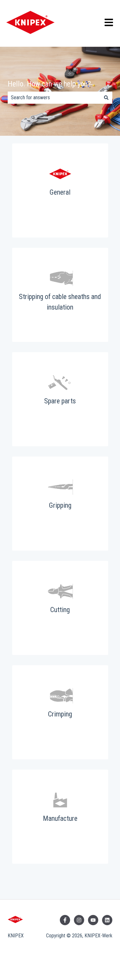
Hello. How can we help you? (49, 84)
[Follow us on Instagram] (79, 920)
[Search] (106, 98)
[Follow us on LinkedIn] (107, 920)
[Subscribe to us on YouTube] (93, 920)
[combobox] (54, 98)
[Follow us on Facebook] (65, 920)
